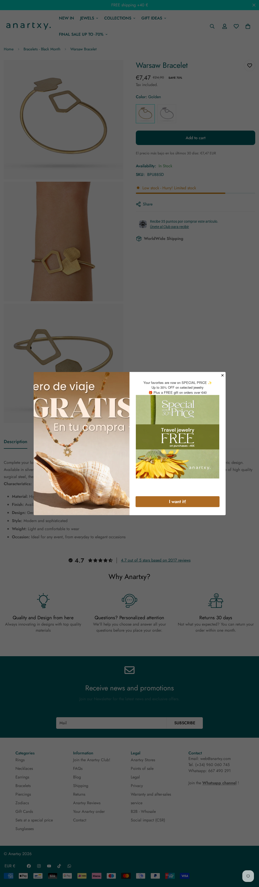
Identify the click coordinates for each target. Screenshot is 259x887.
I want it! (177, 501)
